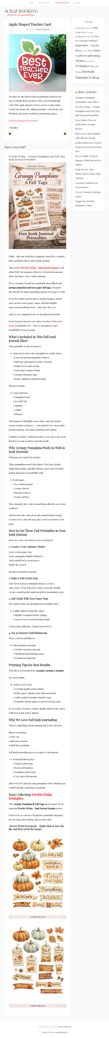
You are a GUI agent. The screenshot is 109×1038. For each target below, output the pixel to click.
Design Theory (81, 32)
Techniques (82, 66)
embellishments (80, 37)
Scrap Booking (21, 11)
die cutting (90, 32)
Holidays (93, 40)
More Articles (86, 92)
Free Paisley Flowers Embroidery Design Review (85, 124)
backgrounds (80, 28)
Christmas (88, 28)
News (90, 50)
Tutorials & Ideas (87, 77)
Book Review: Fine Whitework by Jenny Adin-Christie (88, 173)
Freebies (94, 36)
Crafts (95, 27)
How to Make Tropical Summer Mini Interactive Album (88, 160)
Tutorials (88, 71)
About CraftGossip (65, 1027)
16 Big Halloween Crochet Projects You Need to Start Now (88, 147)
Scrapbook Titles (89, 61)
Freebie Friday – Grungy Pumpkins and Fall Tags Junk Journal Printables (37, 158)
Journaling (84, 51)
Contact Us (45, 1032)
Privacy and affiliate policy (58, 1032)
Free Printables (82, 40)
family (88, 37)
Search (77, 3)
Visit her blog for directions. (23, 120)
